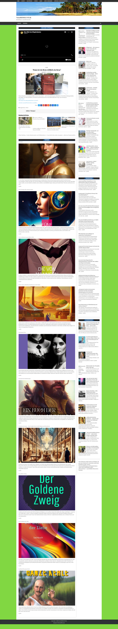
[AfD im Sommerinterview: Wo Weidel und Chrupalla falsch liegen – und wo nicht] (82, 328)
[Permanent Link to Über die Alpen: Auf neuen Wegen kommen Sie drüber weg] (25, 121)
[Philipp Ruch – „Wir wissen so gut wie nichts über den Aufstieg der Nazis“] (82, 53)
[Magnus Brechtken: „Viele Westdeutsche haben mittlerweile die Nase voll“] (82, 397)
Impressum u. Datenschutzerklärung (61, 1)
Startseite (19, 23)
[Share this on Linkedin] (55, 105)
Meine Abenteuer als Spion (24, 569)
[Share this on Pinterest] (46, 105)
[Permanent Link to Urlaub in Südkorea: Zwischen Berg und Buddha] (39, 122)
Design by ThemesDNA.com (59, 622)
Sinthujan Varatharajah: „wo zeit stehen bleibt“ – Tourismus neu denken (92, 132)
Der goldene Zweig (22, 378)
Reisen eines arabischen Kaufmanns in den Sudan (29, 189)
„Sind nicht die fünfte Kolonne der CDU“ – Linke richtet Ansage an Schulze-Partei (92, 434)
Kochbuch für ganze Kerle (24, 473)
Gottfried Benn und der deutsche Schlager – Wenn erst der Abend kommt (92, 74)
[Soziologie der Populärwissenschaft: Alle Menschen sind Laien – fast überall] (82, 358)
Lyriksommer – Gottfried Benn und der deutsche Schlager (91, 89)
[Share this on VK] (50, 105)
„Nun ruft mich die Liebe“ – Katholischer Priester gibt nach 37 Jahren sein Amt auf (92, 380)
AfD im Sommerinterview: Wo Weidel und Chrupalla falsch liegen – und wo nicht (92, 324)
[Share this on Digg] (53, 105)
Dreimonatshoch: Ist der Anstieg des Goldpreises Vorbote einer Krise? (91, 406)
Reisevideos (25, 23)
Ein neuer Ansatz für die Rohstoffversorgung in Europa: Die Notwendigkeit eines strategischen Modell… (89, 207)
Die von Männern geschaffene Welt (26, 141)
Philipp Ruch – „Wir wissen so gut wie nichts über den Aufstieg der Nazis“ (92, 49)
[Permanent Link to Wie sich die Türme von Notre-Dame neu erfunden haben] (54, 122)
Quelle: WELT (21, 98)
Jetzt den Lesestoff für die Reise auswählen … (28, 102)
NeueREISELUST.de (23, 17)
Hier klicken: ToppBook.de (46, 28)
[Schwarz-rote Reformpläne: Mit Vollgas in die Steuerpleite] (82, 452)
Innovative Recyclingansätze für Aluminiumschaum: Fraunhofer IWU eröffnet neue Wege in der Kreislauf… (88, 261)
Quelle (20, 186)
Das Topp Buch (29, 1)
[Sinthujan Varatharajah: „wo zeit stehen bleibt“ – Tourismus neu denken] (82, 136)
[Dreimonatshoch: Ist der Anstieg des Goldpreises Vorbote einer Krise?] (82, 410)
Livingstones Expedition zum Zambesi (27, 521)
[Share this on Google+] (44, 105)
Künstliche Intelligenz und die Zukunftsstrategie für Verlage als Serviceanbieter (92, 32)
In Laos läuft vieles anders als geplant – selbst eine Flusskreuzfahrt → (61, 135)
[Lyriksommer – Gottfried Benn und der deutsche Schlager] (82, 93)
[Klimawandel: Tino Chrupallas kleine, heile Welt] (82, 372)
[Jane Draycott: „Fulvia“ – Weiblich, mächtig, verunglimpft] (82, 167)
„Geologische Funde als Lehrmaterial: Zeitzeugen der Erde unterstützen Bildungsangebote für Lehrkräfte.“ (87, 291)
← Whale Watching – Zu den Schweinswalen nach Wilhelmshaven (31, 135)
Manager (44, 72)
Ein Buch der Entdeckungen (25, 283)
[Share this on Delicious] (57, 105)
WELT (27, 107)
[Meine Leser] (82, 67)
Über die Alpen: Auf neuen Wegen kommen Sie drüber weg (24, 127)
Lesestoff (23, 1)
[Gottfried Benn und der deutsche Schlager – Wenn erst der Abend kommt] (82, 78)
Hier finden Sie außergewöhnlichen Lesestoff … (29, 100)
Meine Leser (89, 61)
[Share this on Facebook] (41, 105)
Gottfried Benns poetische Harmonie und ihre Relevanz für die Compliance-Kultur (92, 104)
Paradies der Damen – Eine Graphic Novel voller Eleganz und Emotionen (34, 331)
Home (18, 1)
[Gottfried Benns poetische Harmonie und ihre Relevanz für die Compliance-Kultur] (82, 109)
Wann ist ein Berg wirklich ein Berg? (47, 70)
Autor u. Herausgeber (48, 1)
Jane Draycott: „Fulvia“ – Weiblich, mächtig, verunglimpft (91, 163)
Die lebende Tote (22, 237)
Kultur (41, 1)
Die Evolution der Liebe (24, 426)
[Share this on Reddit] (48, 105)
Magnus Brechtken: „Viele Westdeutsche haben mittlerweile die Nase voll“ (92, 392)
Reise (47, 67)
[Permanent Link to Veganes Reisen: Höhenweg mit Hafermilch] (68, 121)
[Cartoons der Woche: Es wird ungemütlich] (82, 124)
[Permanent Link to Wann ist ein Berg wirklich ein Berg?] (47, 84)
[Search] (100, 23)
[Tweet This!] (39, 105)
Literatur (36, 1)
